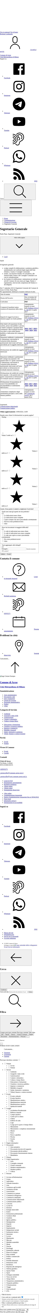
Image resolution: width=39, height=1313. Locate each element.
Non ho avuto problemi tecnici (13, 521)
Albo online (8, 793)
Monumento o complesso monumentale (22, 1129)
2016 (26, 328)
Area (11, 1161)
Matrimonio (10, 1238)
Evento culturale (15, 1096)
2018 (35, 328)
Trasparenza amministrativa (15, 1281)
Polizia (8, 1258)
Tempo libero (10, 1279)
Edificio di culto (15, 1120)
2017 (30, 328)
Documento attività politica (18, 1151)
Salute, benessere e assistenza (13, 732)
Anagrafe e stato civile (11, 716)
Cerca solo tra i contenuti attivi (11, 1297)
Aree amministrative (10, 695)
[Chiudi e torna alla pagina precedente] (16, 981)
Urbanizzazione (11, 1285)
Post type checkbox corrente (9, 1060)
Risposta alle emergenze (14, 1267)
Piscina (12, 1137)
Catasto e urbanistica (10, 719)
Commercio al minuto (13, 1193)
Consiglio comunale (16, 1163)
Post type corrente (22, 1032)
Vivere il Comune (22, 1034)
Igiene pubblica (11, 1220)
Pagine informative (12, 1143)
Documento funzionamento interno (21, 1153)
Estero (8, 1212)
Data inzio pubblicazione (8, 1310)
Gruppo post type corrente (8, 1032)
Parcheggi (9, 1248)
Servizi (13, 1034)
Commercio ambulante (13, 1197)
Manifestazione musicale (18, 1102)
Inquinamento (10, 1228)
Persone (23, 1036)
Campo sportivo (15, 1114)
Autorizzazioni (8, 717)
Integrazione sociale (12, 1230)
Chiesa (12, 1118)
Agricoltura (10, 1181)
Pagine (31, 1034)
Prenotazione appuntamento (13, 783)
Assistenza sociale (12, 1189)
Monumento (14, 1127)
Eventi (6, 751)
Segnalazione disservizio (12, 790)
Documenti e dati (9, 697)
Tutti (2, 1034)
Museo (12, 1131)
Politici (6, 704)
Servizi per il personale (11, 936)
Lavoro (8, 1236)
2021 (35, 330)
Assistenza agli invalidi (13, 1187)
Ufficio (12, 1171)
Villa (11, 1141)
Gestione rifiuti (11, 1216)
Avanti (9, 554)
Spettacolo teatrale (16, 1106)
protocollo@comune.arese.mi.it (11, 773)
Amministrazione (14, 1036)
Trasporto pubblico (12, 1283)
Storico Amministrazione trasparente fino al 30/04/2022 (21, 797)
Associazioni (10, 1191)
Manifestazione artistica (17, 1100)
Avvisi (6, 742)
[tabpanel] (19, 1116)
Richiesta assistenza (10, 784)
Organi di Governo (10, 700)
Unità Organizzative (12, 1159)
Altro (5, 523)
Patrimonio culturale (12, 1250)
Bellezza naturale (15, 1112)
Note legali (7, 799)
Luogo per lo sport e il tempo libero (21, 1125)
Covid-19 (9, 1206)
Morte (8, 1244)
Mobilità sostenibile (12, 1242)
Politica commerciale (13, 1256)
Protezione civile (11, 1262)
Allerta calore (8, 788)
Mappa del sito (8, 933)
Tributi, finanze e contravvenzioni (14, 734)
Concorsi (9, 1203)
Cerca (30, 992)
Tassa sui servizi (11, 1277)
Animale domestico (12, 1183)
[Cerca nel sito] (20, 192)
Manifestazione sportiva (17, 1104)
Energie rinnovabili (12, 1210)
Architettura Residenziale (18, 1110)
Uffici (6, 706)
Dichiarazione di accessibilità (13, 802)
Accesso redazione (10, 938)
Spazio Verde (10, 1271)
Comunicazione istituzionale (15, 1199)
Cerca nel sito (4, 992)
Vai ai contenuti (5, 32)
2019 (26, 330)
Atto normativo (15, 1147)
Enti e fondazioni (9, 699)
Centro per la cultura (16, 1116)
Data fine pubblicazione (7, 1312)
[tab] (7, 1053)
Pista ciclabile (10, 1254)
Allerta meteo (8, 786)
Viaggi (8, 1287)
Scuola (12, 1139)
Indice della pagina (19, 237)
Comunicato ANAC (30, 394)
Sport (8, 1273)
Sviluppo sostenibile (12, 1275)
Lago (12, 1123)
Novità (7, 1034)
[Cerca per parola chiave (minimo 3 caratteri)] (16, 958)
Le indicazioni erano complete (13, 517)
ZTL (7, 1291)
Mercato (9, 1240)
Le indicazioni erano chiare (12, 515)
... (28, 1036)
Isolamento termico (12, 1232)
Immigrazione (10, 1222)
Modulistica (14, 1155)
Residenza (9, 1265)
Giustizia (9, 1218)
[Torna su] (15, 674)
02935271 (4, 769)
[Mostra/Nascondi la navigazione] (16, 208)
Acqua (8, 1179)
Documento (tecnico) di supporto (20, 1149)
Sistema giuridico (11, 1269)
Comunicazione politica (13, 1201)
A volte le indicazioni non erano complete (17, 533)
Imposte (8, 1224)
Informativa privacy (10, 801)
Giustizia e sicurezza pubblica (13, 726)
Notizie (6, 743)
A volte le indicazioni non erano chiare (16, 531)
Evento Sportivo (15, 1098)
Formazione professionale (14, 1214)
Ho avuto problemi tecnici (12, 539)
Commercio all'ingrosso (13, 1195)
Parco (12, 1133)
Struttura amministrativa (17, 1167)
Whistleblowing (9, 934)
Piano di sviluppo (11, 1252)
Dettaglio (4, 549)
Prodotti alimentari (12, 1260)
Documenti (4, 1036)
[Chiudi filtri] (16, 1023)
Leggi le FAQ (8, 781)
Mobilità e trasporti (10, 730)
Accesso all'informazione (14, 1177)
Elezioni (9, 1208)
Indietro (3, 554)
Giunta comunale (15, 1165)
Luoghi (6, 753)
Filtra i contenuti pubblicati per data (13, 1303)
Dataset (8, 1157)
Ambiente (7, 714)
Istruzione (9, 1234)
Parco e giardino (15, 1135)
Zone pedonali (11, 1289)
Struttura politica (15, 1169)
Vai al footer (14, 32)
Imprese (8, 1226)
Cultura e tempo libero (11, 721)
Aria (7, 1185)
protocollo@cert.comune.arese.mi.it (13, 776)
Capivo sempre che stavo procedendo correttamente (20, 519)
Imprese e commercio (11, 728)
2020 (31, 330)
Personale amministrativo (12, 702)
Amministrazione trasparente (13, 795)
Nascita (8, 1246)
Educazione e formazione (12, 724)
